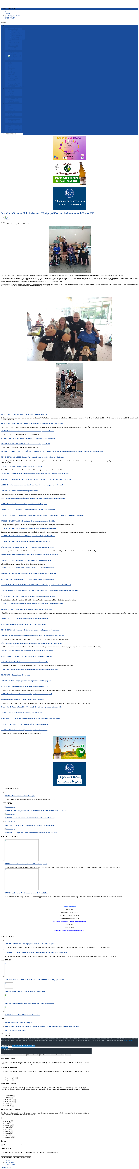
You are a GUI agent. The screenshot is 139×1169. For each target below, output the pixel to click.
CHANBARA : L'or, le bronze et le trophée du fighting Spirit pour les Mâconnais (27, 650)
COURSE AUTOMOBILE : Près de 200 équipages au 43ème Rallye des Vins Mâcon (28, 536)
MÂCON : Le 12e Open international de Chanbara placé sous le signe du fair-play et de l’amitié (31, 643)
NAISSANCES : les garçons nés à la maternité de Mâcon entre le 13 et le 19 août (36, 810)
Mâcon (7, 12)
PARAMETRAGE (6, 1045)
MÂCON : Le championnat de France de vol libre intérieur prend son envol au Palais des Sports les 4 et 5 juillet (36, 479)
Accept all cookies (7, 1157)
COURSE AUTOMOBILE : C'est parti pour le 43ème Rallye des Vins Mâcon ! (26, 541)
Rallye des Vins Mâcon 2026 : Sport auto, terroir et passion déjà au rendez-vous (26, 609)
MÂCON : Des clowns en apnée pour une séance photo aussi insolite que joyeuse (26, 681)
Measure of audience (19, 1055)
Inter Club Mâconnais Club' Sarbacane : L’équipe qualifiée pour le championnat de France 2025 (47, 213)
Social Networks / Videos (47, 1055)
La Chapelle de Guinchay (12, 15)
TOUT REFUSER (30, 1045)
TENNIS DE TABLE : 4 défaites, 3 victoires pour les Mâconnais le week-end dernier (28, 509)
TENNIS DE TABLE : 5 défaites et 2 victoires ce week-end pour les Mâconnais (26, 560)
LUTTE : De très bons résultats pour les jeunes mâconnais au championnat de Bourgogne (29, 669)
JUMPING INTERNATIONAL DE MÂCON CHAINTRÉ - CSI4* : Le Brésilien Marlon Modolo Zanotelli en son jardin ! (40, 590)
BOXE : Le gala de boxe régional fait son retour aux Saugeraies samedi (23, 624)
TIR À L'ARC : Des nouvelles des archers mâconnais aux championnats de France (27, 431)
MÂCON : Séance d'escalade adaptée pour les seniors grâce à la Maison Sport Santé (28, 547)
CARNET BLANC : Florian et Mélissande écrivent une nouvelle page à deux (34, 980)
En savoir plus (128, 1040)
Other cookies (60, 1055)
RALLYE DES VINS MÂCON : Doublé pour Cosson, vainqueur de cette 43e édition (28, 521)
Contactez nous (9, 1162)
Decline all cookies (19, 1157)
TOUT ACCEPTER (18, 1045)
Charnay (7, 13)
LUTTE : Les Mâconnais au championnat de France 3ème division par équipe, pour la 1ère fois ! (32, 485)
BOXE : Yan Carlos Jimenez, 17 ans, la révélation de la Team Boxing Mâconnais (26, 656)
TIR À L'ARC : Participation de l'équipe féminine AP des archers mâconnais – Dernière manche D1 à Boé (35, 473)
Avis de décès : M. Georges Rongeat (18, 1023)
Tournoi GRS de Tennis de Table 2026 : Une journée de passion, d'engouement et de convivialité (31, 707)
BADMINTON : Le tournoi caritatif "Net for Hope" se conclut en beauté (24, 414)
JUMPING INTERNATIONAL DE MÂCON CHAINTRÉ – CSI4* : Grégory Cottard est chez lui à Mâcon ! (36, 585)
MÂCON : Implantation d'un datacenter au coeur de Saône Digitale (26, 893)
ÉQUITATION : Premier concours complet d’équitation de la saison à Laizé (25, 686)
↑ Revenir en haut (6, 1167)
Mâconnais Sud (9, 19)
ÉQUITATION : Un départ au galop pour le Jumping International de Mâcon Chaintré (29, 596)
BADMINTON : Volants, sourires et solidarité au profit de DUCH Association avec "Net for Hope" (32, 423)
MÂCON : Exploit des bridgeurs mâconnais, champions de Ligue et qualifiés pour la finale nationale (33, 498)
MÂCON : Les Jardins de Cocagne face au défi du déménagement (26, 864)
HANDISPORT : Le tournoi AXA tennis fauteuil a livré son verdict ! (22, 699)
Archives (7, 1161)
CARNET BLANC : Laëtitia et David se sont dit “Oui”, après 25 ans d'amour (29, 1003)
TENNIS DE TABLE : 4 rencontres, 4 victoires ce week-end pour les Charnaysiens (27, 568)
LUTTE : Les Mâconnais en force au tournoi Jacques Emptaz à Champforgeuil (26, 694)
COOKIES (4, 1047)
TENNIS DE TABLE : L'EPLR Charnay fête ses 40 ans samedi (21, 466)
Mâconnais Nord (10, 17)
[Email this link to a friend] (7, 219)
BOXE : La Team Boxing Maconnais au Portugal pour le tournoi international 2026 (27, 579)
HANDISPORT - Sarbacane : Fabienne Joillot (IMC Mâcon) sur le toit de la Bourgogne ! (29, 554)
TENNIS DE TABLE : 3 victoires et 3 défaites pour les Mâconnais (22, 713)
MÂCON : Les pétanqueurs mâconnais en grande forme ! (19, 491)
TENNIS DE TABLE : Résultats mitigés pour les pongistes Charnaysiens (24, 730)
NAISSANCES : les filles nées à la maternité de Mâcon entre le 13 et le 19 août (29, 818)
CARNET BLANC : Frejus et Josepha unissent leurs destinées (25, 991)
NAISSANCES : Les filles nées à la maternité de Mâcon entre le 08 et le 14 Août (30, 825)
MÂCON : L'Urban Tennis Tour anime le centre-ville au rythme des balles (24, 662)
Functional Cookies (7, 1055)
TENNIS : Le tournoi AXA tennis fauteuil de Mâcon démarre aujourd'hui (24, 724)
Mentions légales (10, 1164)
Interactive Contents (32, 1055)
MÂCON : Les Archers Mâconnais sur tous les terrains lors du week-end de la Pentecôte (29, 573)
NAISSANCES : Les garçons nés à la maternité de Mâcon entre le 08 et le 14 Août (31, 832)
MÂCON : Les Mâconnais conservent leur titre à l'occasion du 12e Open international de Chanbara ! (33, 635)
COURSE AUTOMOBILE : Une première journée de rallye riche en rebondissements (28, 528)
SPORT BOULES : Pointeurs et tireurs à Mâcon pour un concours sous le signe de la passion (31, 718)
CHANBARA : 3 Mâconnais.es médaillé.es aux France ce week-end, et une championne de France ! (32, 603)
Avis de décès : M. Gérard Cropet (15, 1030)
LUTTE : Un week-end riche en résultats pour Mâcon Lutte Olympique (24, 504)
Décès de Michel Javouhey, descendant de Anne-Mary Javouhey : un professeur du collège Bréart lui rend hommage (42, 1026)
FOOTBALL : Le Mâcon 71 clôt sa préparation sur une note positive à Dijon (29, 944)
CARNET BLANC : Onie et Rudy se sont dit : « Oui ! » (22, 1015)
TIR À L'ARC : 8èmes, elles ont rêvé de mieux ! (16, 675)
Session (67, 1055)
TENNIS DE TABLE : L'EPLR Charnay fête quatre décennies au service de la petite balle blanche (32, 457)
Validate (28, 1157)
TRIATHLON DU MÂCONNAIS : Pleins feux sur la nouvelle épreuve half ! (25, 444)
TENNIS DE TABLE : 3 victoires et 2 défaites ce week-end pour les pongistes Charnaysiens (30, 630)
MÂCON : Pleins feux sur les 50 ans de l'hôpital (20, 796)
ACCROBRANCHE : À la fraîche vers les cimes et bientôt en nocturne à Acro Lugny (28, 438)
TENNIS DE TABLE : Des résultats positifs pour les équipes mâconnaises (24, 618)
